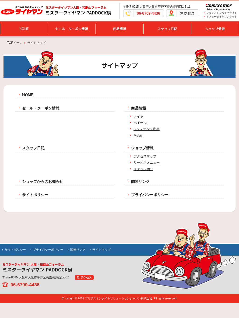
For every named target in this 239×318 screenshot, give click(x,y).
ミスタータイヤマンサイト (221, 16)
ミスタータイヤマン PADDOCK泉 (78, 13)
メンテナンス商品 (147, 129)
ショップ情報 (215, 29)
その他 (138, 135)
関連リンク (140, 181)
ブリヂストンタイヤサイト (221, 12)
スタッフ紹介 (143, 169)
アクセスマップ (145, 156)
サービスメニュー (147, 162)
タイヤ (138, 116)
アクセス (187, 13)
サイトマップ (101, 249)
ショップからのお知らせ (42, 181)
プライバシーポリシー (150, 195)
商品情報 (119, 29)
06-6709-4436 (148, 13)
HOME (24, 29)
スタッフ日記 (167, 29)
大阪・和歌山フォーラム (76, 7)
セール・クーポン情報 (71, 29)
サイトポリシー (35, 195)
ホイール (140, 123)
